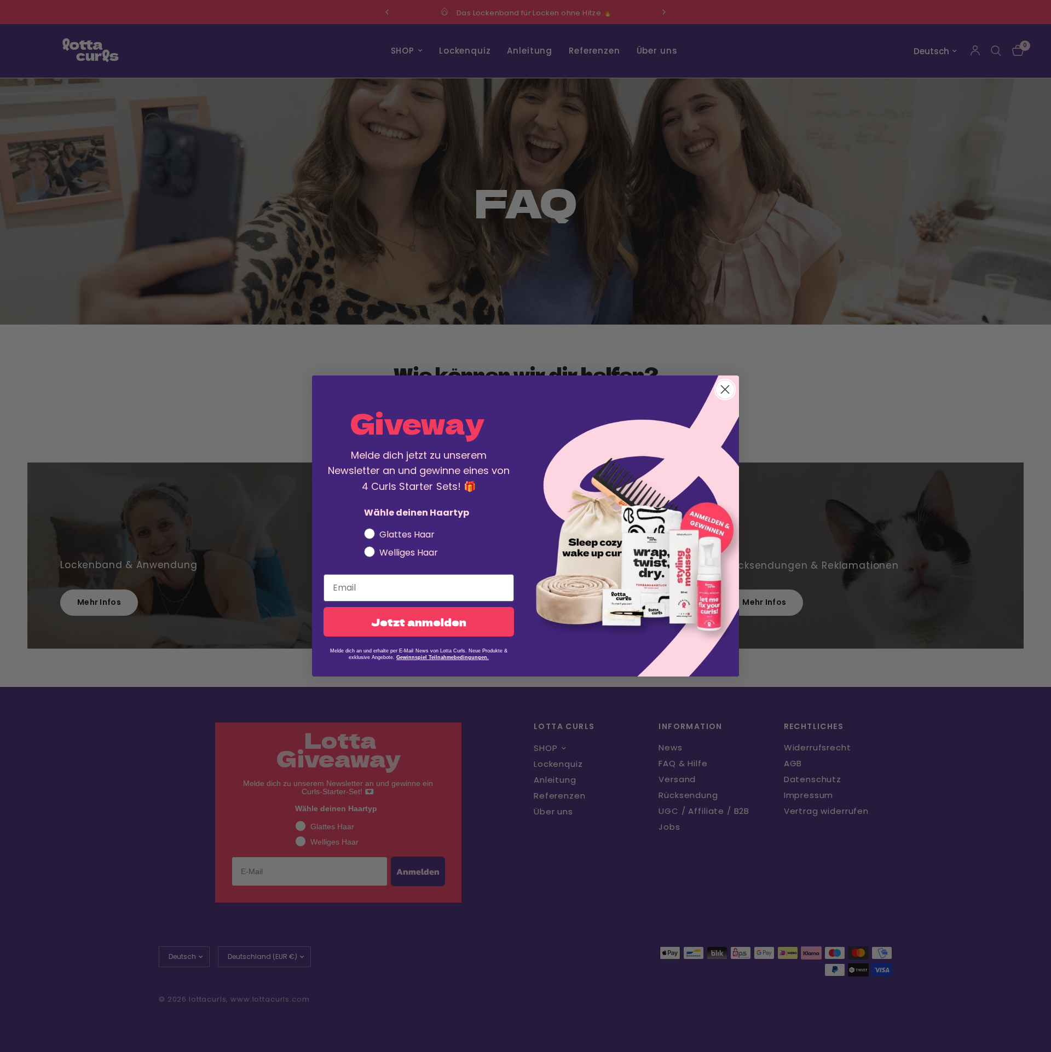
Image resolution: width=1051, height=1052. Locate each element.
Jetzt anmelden (418, 622)
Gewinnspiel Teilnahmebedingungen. (442, 657)
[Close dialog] (725, 389)
